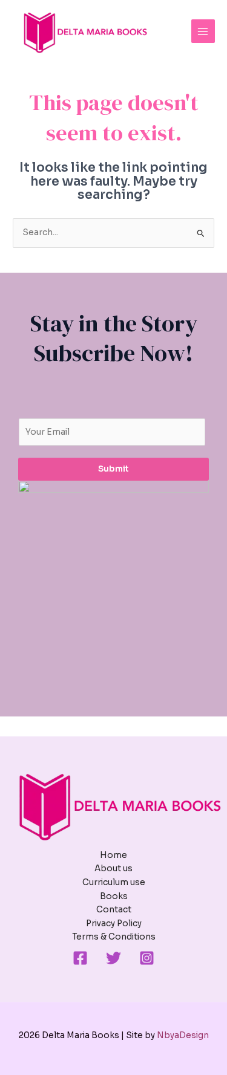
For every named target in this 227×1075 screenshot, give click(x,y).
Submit (113, 469)
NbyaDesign (183, 1035)
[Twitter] (113, 958)
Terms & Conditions (114, 937)
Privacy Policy (114, 923)
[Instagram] (146, 958)
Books (114, 896)
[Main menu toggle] (203, 31)
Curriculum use (113, 882)
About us (113, 868)
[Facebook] (80, 958)
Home (113, 855)
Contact (113, 909)
